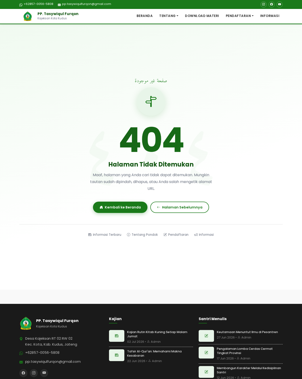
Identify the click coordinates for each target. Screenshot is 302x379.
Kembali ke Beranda (123, 207)
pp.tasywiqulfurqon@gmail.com (86, 4)
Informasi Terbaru (107, 234)
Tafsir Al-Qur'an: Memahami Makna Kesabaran (154, 353)
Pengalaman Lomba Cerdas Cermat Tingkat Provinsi (245, 351)
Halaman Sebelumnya (182, 207)
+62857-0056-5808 (38, 4)
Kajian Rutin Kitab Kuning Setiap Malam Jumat (157, 334)
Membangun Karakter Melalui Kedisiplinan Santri (249, 370)
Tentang (167, 16)
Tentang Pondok (145, 234)
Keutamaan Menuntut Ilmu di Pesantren (247, 332)
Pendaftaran (238, 16)
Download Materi (202, 16)
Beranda (145, 16)
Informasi (270, 16)
